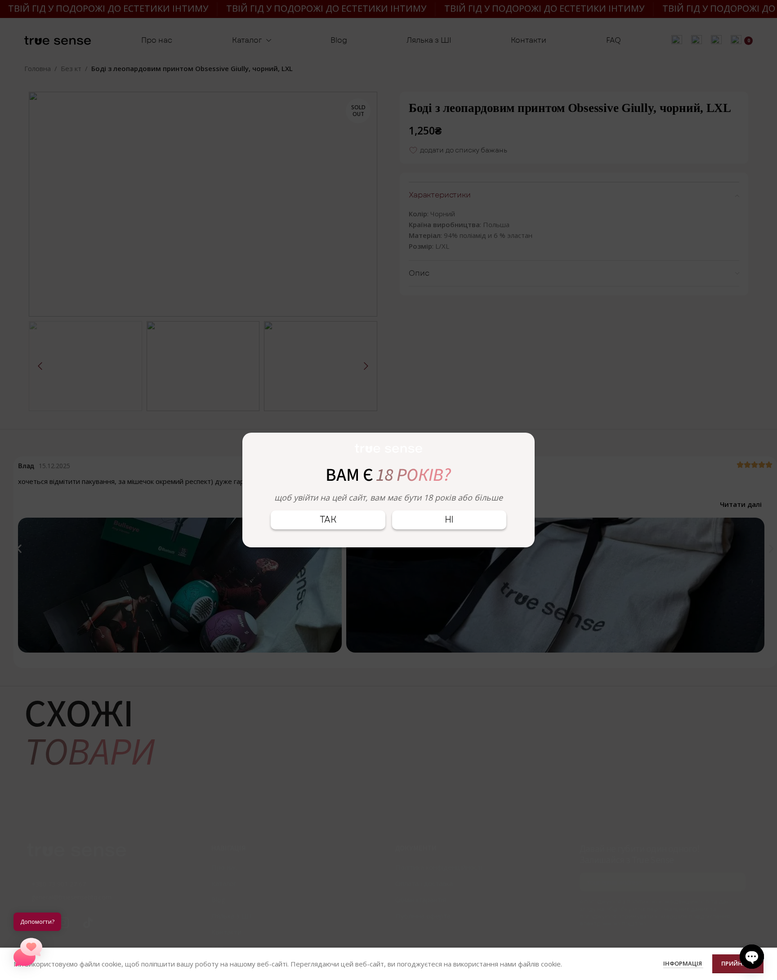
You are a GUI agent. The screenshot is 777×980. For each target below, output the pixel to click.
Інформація (683, 963)
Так (328, 519)
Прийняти (738, 963)
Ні (449, 519)
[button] (27, 952)
